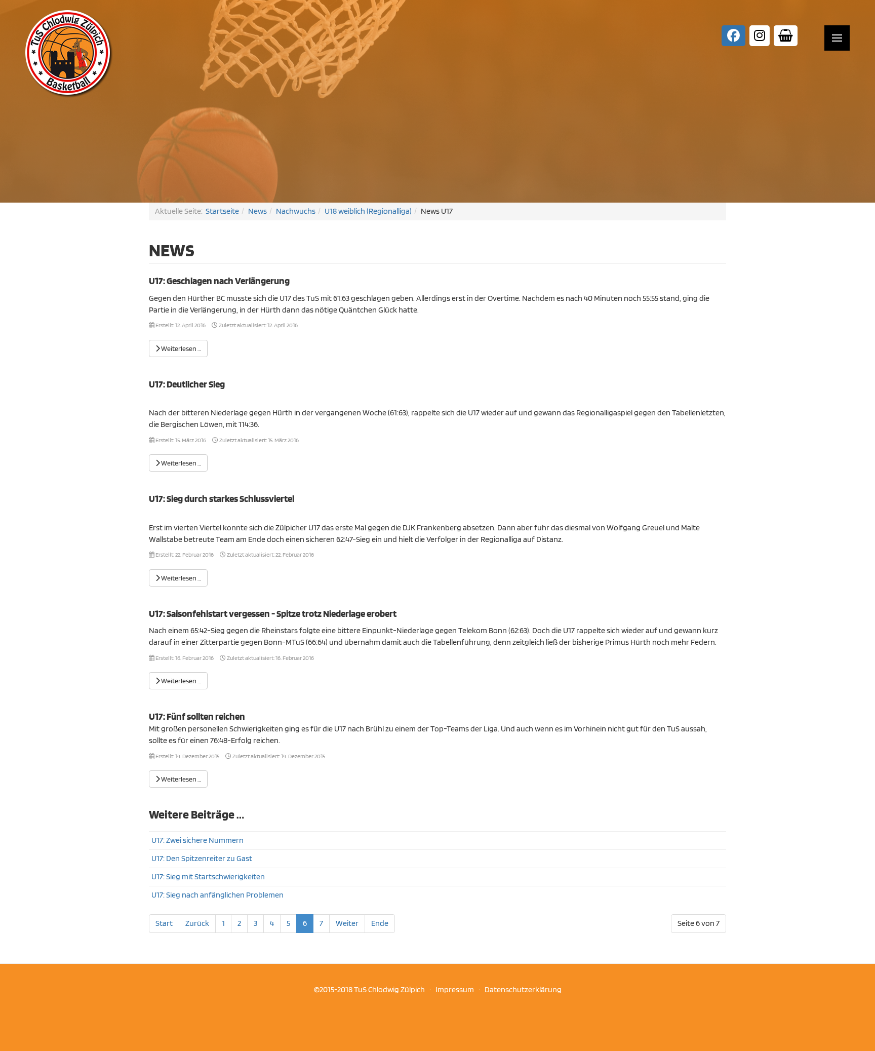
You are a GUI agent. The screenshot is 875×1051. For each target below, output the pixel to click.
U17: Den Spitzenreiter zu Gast (201, 858)
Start (164, 923)
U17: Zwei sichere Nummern (197, 840)
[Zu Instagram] (759, 35)
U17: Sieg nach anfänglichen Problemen (217, 895)
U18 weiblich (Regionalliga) (368, 211)
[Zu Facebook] (733, 35)
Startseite (222, 211)
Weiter (347, 923)
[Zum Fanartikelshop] (785, 35)
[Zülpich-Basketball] (69, 53)
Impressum (456, 989)
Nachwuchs (295, 211)
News (257, 211)
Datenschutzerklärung (523, 989)
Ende (379, 923)
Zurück (197, 923)
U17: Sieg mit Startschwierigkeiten (208, 876)
